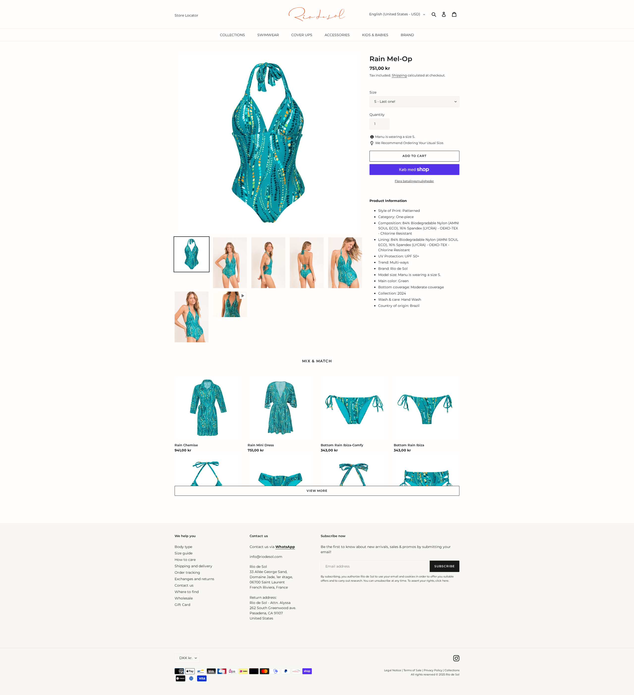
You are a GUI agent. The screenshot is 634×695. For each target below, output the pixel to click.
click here (442, 580)
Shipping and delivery (193, 566)
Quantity (377, 114)
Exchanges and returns (194, 579)
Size (373, 92)
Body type (183, 547)
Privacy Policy (433, 670)
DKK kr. (185, 658)
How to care (185, 559)
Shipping (399, 75)
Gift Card (182, 604)
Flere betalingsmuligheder (414, 181)
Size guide (183, 553)
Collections (452, 670)
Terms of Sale (412, 670)
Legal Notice (392, 670)
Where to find (187, 592)
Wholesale (184, 598)
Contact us (184, 585)
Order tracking (187, 572)
